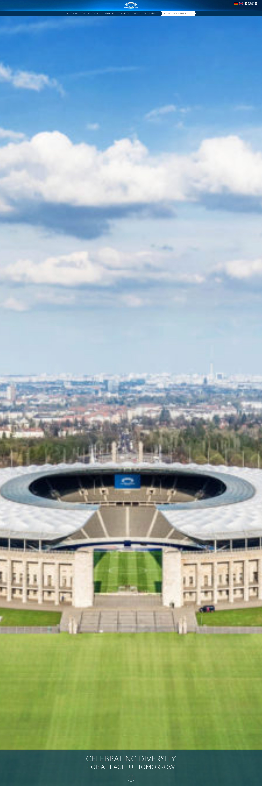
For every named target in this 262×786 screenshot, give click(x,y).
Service (135, 13)
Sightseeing (94, 13)
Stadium (109, 13)
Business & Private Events (178, 13)
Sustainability (151, 13)
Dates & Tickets (75, 13)
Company (123, 13)
